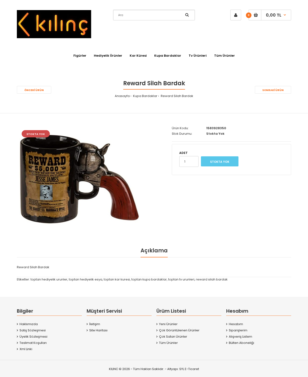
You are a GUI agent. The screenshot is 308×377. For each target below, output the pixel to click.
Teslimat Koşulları (33, 343)
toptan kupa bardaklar (149, 279)
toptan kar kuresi (117, 279)
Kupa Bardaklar (144, 96)
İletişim (94, 324)
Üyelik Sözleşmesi (33, 336)
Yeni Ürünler (168, 324)
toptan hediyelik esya (85, 279)
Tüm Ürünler (168, 343)
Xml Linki (25, 349)
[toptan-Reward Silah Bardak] (79, 179)
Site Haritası (98, 330)
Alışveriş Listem (240, 336)
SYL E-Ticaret (189, 369)
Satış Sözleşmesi (32, 330)
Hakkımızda (28, 324)
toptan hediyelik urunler (49, 279)
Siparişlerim (238, 330)
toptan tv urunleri (181, 279)
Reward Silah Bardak (176, 96)
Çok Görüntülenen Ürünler (179, 330)
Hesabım (236, 324)
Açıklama (154, 250)
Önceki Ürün (34, 90)
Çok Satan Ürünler (173, 336)
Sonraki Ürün (273, 90)
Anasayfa (122, 96)
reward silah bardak (212, 279)
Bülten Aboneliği (241, 343)
